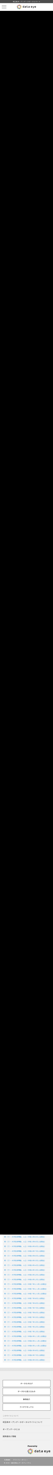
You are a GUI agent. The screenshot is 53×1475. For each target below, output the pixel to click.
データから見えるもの (26, 1391)
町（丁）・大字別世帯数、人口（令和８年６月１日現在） (25, 1256)
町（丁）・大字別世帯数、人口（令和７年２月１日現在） (25, 1327)
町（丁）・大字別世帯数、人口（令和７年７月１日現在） (25, 1308)
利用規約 (7, 1460)
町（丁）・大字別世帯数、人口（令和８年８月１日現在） (25, 1246)
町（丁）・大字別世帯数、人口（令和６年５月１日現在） (25, 1360)
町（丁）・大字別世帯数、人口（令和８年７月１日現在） (25, 1251)
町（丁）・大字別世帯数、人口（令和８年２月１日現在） (25, 1275)
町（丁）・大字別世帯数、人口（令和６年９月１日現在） (25, 1350)
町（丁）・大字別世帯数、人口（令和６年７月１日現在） (25, 1355)
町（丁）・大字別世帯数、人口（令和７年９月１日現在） (25, 1298)
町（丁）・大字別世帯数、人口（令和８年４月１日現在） (25, 1265)
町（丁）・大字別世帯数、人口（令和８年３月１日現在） (25, 1270)
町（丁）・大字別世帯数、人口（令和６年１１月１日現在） (26, 1341)
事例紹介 (26, 1399)
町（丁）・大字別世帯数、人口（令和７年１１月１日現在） (26, 1289)
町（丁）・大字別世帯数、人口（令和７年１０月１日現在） (26, 1293)
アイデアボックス (27, 1407)
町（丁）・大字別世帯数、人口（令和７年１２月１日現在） (26, 1284)
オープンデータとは (11, 1429)
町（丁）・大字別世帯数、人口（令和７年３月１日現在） (25, 1322)
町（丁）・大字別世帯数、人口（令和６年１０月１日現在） (26, 1345)
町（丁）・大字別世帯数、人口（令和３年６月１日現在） (25, 1237)
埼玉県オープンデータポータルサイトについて (23, 1422)
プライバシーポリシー (20, 1460)
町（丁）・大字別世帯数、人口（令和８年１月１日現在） (25, 1279)
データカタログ (26, 1383)
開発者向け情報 (9, 1436)
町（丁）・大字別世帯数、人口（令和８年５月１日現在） (25, 1260)
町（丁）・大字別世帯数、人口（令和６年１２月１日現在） (26, 1336)
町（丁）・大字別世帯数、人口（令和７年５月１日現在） (25, 1317)
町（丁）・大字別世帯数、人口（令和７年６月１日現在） (25, 1312)
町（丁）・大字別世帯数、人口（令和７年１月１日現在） (25, 1331)
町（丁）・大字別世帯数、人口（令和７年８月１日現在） (25, 1303)
